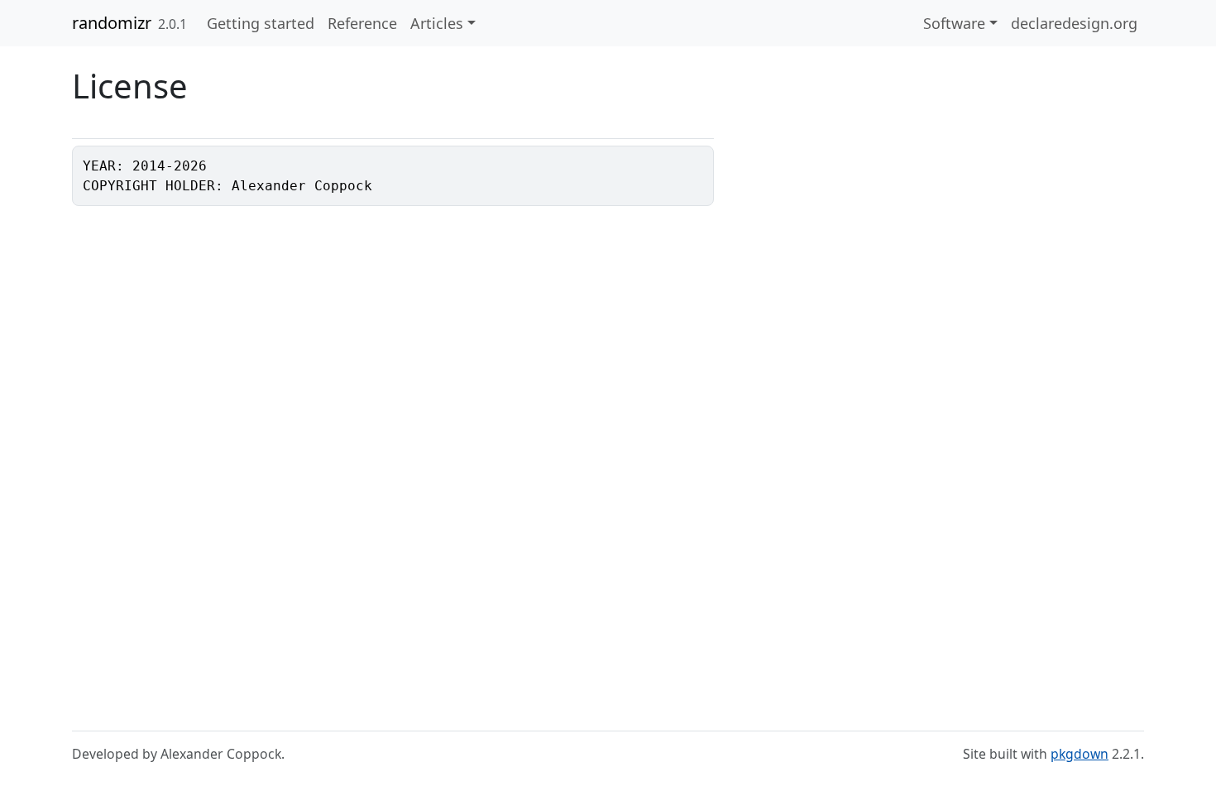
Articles (436, 23)
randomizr (111, 23)
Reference (362, 23)
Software (954, 23)
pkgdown (1079, 754)
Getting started (260, 23)
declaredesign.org (1074, 23)
